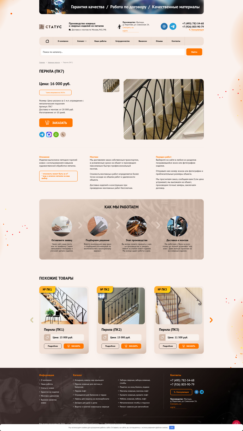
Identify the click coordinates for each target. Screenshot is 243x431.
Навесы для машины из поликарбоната (92, 399)
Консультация (198, 29)
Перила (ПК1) (54, 329)
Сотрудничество (122, 41)
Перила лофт (80, 391)
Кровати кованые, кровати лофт (134, 395)
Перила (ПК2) (112, 329)
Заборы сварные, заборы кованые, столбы (135, 381)
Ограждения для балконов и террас (90, 395)
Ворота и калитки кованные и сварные (92, 406)
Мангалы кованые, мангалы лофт (134, 391)
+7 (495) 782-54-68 (193, 23)
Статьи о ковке (47, 388)
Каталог (80, 41)
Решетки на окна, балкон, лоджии (134, 387)
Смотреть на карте (128, 29)
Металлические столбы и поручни (135, 402)
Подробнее (53, 346)
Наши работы (100, 41)
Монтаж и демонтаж (50, 396)
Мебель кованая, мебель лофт (133, 399)
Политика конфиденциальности (85, 424)
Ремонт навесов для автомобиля (134, 406)
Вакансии (143, 41)
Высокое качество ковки (49, 401)
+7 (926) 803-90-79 (193, 26)
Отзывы (159, 41)
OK (172, 427)
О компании (63, 41)
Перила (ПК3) (169, 329)
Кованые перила (54, 62)
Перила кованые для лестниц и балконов (88, 385)
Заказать (59, 123)
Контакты (176, 41)
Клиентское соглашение (115, 424)
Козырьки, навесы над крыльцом (89, 380)
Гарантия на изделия (50, 392)
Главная (42, 62)
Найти (194, 51)
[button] (211, 320)
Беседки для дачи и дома (86, 402)
